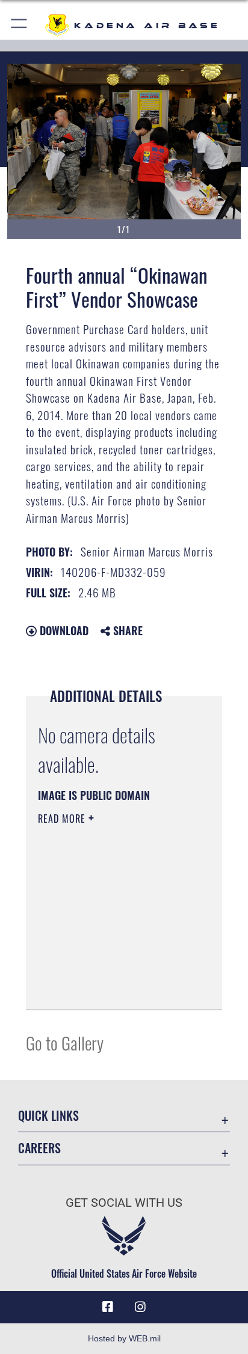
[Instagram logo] (140, 1307)
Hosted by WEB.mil (124, 1338)
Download (62, 630)
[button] (19, 25)
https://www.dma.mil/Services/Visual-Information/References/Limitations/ (111, 987)
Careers (39, 1148)
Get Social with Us (124, 1203)
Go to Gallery (65, 1042)
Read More (63, 818)
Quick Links (48, 1115)
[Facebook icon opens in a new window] (108, 1307)
